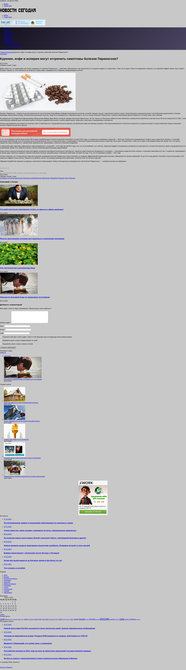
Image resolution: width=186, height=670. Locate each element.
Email (2, 329)
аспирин (3, 173)
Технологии (9, 35)
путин (87, 619)
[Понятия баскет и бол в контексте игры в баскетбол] (14, 456)
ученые (138, 619)
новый (76, 619)
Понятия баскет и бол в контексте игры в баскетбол (22, 458)
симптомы (43, 173)
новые (71, 619)
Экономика (9, 42)
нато (64, 619)
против (82, 619)
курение (20, 173)
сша (122, 619)
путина (92, 619)
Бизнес (7, 32)
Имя (2, 326)
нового (67, 619)
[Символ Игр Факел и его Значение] (14, 438)
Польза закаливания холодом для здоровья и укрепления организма (32, 239)
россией (98, 619)
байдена (7, 619)
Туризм (7, 40)
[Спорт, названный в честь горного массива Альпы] (14, 419)
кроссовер (45, 619)
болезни (9, 173)
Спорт (6, 37)
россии (104, 618)
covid (2, 619)
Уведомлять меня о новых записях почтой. (17, 344)
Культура (8, 39)
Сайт (2, 333)
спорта (117, 619)
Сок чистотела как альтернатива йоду (17, 268)
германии (15, 619)
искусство (38, 619)
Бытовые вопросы (12, 44)
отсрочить (26, 173)
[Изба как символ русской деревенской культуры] (14, 401)
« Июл (2, 614)
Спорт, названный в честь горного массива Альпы (22, 421)
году (22, 619)
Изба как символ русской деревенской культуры (21, 402)
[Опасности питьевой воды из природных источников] (19, 293)
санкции (112, 619)
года (19, 619)
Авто (6, 30)
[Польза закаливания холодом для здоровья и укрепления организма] (19, 235)
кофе (14, 173)
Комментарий (5, 322)
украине (127, 619)
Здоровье (8, 33)
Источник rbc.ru (4, 168)
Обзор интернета (14, 45)
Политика (7, 585)
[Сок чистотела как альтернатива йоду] (19, 264)
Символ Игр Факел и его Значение (16, 439)
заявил (26, 619)
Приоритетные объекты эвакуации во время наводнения (24, 476)
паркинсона (35, 173)
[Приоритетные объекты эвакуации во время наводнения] (14, 474)
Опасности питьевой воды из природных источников (25, 297)
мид (57, 619)
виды (11, 619)
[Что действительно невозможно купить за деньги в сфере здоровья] (19, 205)
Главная (3, 52)
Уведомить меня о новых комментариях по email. (20, 340)
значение (31, 619)
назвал (60, 619)
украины (133, 619)
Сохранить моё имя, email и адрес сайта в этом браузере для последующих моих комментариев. (37, 337)
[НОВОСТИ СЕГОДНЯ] (18, 12)
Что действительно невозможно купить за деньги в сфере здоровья (31, 209)
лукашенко (52, 619)
